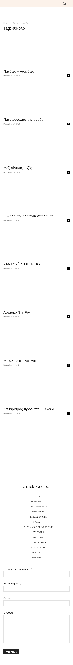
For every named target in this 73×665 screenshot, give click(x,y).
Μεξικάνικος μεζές (17, 168)
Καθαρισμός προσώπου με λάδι (28, 409)
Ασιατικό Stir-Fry (16, 312)
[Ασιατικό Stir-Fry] (36, 291)
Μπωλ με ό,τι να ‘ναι (19, 361)
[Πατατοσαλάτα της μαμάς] (36, 99)
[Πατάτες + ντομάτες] (36, 50)
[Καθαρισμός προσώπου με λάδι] (36, 388)
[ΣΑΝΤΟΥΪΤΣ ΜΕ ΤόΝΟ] (36, 243)
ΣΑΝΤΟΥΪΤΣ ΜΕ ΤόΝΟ (21, 264)
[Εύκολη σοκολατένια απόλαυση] (36, 195)
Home (6, 23)
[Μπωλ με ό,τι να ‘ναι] (36, 340)
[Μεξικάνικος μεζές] (36, 147)
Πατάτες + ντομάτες (18, 71)
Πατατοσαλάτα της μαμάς (23, 119)
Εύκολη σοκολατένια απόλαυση (28, 216)
